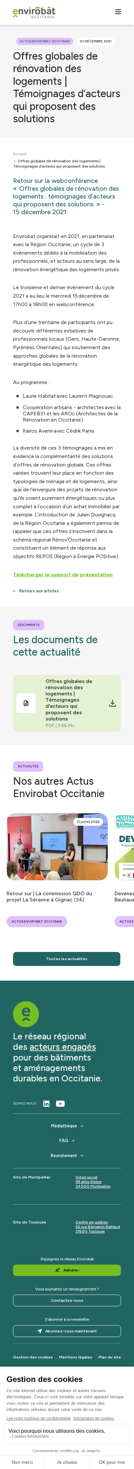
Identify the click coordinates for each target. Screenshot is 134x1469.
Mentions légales (75, 1357)
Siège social (86, 1177)
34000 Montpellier (93, 1186)
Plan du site (110, 1357)
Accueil (20, 154)
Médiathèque (64, 1125)
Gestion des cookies (33, 1357)
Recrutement (64, 1155)
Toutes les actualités (66, 959)
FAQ (64, 1140)
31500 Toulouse (90, 1231)
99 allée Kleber (88, 1182)
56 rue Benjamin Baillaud (97, 1226)
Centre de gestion (91, 1222)
